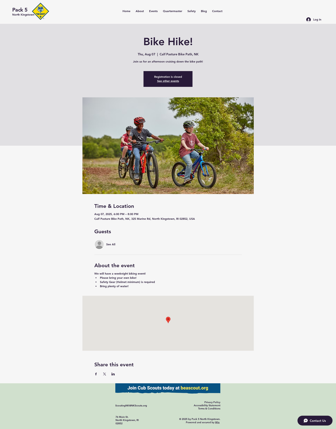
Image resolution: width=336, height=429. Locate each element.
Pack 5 (19, 10)
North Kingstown (23, 14)
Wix (217, 422)
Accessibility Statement (207, 405)
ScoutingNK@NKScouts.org (131, 405)
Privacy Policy (212, 402)
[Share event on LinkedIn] (113, 374)
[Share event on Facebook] (96, 374)
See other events (168, 81)
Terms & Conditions (209, 408)
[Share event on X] (104, 374)
